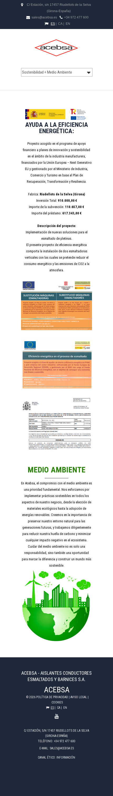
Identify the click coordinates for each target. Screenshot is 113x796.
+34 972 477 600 (76, 17)
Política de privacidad (52, 697)
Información (65, 757)
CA (60, 24)
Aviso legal (79, 697)
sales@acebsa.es (44, 17)
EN (68, 24)
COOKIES (57, 702)
